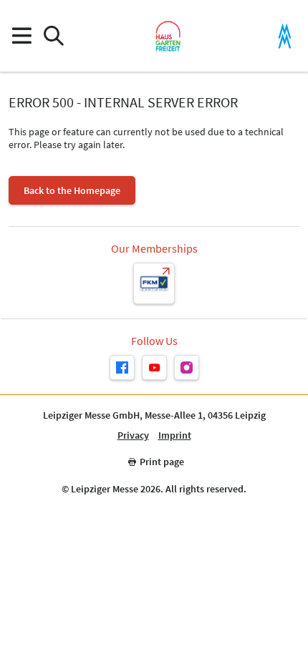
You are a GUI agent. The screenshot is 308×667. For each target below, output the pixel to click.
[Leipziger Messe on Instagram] (186, 367)
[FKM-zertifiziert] (154, 283)
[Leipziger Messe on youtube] (154, 367)
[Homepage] (168, 36)
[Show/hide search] (53, 36)
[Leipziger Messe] (284, 36)
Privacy (133, 435)
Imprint (174, 435)
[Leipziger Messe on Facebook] (122, 367)
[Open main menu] (21, 36)
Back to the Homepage (72, 190)
